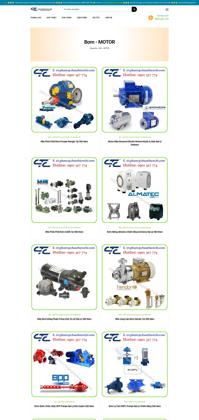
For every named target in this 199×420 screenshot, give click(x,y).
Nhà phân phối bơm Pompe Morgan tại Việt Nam (64, 141)
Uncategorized (75, 137)
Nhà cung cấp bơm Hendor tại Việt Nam (134, 319)
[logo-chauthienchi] (41, 8)
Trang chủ (93, 48)
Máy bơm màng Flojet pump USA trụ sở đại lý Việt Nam (64, 319)
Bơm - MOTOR (53, 137)
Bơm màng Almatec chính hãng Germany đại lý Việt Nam (134, 231)
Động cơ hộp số (64, 137)
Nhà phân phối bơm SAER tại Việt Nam (64, 231)
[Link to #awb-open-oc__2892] (167, 10)
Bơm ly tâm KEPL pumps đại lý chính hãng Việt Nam (135, 406)
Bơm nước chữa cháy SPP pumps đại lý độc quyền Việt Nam (64, 406)
